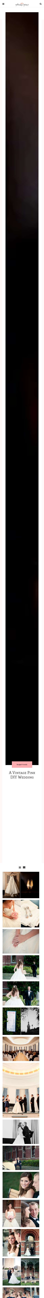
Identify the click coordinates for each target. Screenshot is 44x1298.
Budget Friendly (22, 764)
